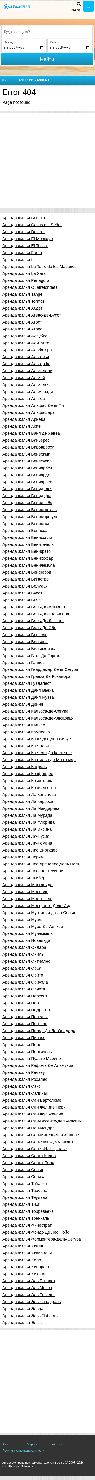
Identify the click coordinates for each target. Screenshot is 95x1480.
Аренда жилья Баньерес (26, 440)
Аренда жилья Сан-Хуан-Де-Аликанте (39, 1142)
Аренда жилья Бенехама (26, 454)
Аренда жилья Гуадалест (26, 683)
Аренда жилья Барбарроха (28, 447)
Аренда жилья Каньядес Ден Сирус (36, 739)
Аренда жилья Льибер (23, 878)
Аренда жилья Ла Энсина (27, 829)
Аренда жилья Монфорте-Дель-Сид (36, 905)
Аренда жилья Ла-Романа (27, 843)
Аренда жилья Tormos (23, 301)
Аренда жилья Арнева (23, 419)
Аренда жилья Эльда (22, 1308)
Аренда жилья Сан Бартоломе (31, 1100)
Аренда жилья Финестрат (27, 1225)
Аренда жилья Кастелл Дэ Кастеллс (37, 753)
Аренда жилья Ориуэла (25, 982)
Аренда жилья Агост (22, 322)
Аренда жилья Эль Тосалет (28, 1294)
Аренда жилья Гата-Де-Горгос (31, 655)
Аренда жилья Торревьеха (28, 1211)
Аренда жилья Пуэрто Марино (31, 1058)
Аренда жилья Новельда (26, 940)
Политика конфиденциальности (23, 1450)
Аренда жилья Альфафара (28, 412)
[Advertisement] (47, 160)
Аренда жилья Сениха (23, 1176)
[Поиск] (79, 4)
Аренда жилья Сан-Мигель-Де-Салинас (40, 1135)
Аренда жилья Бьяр (21, 600)
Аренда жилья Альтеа (23, 398)
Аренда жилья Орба (21, 968)
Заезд (8, 42)
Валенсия (8, 1444)
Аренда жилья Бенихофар (27, 558)
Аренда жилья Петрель (24, 1023)
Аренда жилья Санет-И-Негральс (34, 1149)
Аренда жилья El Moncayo (27, 238)
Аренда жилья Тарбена (24, 1190)
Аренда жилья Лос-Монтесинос (32, 871)
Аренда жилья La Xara (24, 273)
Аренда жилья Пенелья (25, 1017)
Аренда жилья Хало (21, 1260)
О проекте (33, 1444)
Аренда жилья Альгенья (25, 357)
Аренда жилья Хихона (23, 1274)
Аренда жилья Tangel (22, 294)
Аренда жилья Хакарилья (27, 1253)
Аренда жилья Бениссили (27, 537)
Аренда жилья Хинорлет (25, 1267)
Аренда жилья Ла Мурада (27, 815)
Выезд (54, 42)
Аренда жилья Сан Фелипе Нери (34, 1107)
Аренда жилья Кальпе (23, 725)
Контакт (57, 1444)
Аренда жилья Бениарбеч (27, 468)
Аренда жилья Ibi (19, 259)
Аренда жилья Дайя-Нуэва (28, 697)
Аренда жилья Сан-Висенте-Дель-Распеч (42, 1121)
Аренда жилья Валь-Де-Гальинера (35, 614)
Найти (47, 59)
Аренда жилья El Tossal (25, 245)
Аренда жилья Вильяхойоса (29, 648)
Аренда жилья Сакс (21, 1086)
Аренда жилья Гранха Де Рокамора (36, 676)
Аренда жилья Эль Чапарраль (31, 1301)
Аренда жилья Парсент (24, 996)
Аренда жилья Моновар (25, 891)
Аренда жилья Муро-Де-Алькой (32, 926)
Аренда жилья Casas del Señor (32, 225)
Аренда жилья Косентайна (27, 780)
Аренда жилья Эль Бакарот (28, 1281)
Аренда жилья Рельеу (23, 1072)
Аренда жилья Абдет (22, 308)
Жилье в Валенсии (17, 80)
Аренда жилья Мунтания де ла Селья (38, 912)
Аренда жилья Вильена (25, 641)
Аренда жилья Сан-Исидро (28, 1128)
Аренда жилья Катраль (24, 766)
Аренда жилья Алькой (23, 377)
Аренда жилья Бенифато (26, 551)
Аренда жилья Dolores (23, 231)
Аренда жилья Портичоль (27, 1051)
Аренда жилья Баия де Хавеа (31, 433)
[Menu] (88, 6)
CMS (5, 1466)
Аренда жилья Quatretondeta (30, 287)
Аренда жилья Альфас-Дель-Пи (33, 405)
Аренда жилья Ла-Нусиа (25, 836)
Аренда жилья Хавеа (22, 1246)
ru (73, 10)
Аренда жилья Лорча (22, 857)
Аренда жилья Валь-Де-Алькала (33, 607)
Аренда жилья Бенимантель (29, 509)
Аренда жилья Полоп (23, 1044)
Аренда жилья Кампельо (26, 732)
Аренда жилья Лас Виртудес (29, 850)
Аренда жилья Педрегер (26, 1010)
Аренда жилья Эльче (22, 1322)
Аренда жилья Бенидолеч (27, 489)
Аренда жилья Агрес (22, 329)
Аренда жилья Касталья (25, 746)
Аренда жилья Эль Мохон (27, 1287)
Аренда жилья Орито (22, 975)
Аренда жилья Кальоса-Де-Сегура (35, 711)
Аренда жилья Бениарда (26, 475)
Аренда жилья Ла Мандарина (30, 808)
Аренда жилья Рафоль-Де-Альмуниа (37, 1065)
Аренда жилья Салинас (25, 1093)
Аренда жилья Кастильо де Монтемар (39, 759)
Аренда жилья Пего (21, 1003)
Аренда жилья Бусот (22, 593)
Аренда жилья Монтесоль (27, 898)
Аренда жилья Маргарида (27, 885)
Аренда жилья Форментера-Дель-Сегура (41, 1239)
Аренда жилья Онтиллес (26, 961)
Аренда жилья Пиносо (23, 1037)
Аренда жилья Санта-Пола (28, 1162)
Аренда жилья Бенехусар (27, 461)
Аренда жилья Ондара (24, 947)
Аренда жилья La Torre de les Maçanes (39, 266)
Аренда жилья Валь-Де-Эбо (29, 627)
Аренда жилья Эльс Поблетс (30, 1315)
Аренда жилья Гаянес (23, 662)
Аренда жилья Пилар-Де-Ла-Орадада (38, 1030)
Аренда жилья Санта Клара (29, 1155)
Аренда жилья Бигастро (25, 579)
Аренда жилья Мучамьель (27, 933)
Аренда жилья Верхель (24, 634)
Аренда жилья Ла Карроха (27, 801)
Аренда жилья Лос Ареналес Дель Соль (41, 864)
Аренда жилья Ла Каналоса (29, 794)
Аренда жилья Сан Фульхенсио (32, 1114)
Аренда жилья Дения (22, 704)
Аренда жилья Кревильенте (29, 787)
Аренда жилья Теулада (25, 1197)
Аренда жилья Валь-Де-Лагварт (33, 621)
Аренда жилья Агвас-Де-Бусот (31, 315)
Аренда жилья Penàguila (26, 280)
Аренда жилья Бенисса (24, 530)
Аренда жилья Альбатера (27, 350)
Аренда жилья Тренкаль (25, 1218)
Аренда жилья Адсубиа (25, 336)
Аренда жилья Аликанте (25, 343)
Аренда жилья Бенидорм (26, 495)
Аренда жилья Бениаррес (27, 482)
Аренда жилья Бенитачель (28, 544)
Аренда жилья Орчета (23, 989)
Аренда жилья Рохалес (24, 1079)
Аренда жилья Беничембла (28, 565)
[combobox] (47, 32)
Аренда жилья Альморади (27, 391)
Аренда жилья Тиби (21, 1204)
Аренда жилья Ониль (23, 954)
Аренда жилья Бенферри (26, 572)
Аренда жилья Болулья (25, 586)
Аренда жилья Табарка (24, 1183)
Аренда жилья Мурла (23, 919)
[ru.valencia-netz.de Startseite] (17, 6)
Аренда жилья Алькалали (27, 370)
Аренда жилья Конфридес (27, 773)
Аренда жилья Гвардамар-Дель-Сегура (40, 669)
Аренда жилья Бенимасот (27, 523)
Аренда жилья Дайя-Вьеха (28, 690)
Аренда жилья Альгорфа (26, 363)
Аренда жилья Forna (22, 252)
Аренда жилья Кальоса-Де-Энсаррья (38, 718)
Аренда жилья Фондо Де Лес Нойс (35, 1232)
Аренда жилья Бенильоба (27, 502)
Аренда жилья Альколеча (27, 384)
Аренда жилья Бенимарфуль (30, 516)
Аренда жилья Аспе (21, 426)
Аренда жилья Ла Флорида (28, 822)
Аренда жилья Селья (22, 1169)
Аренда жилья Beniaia (23, 218)
